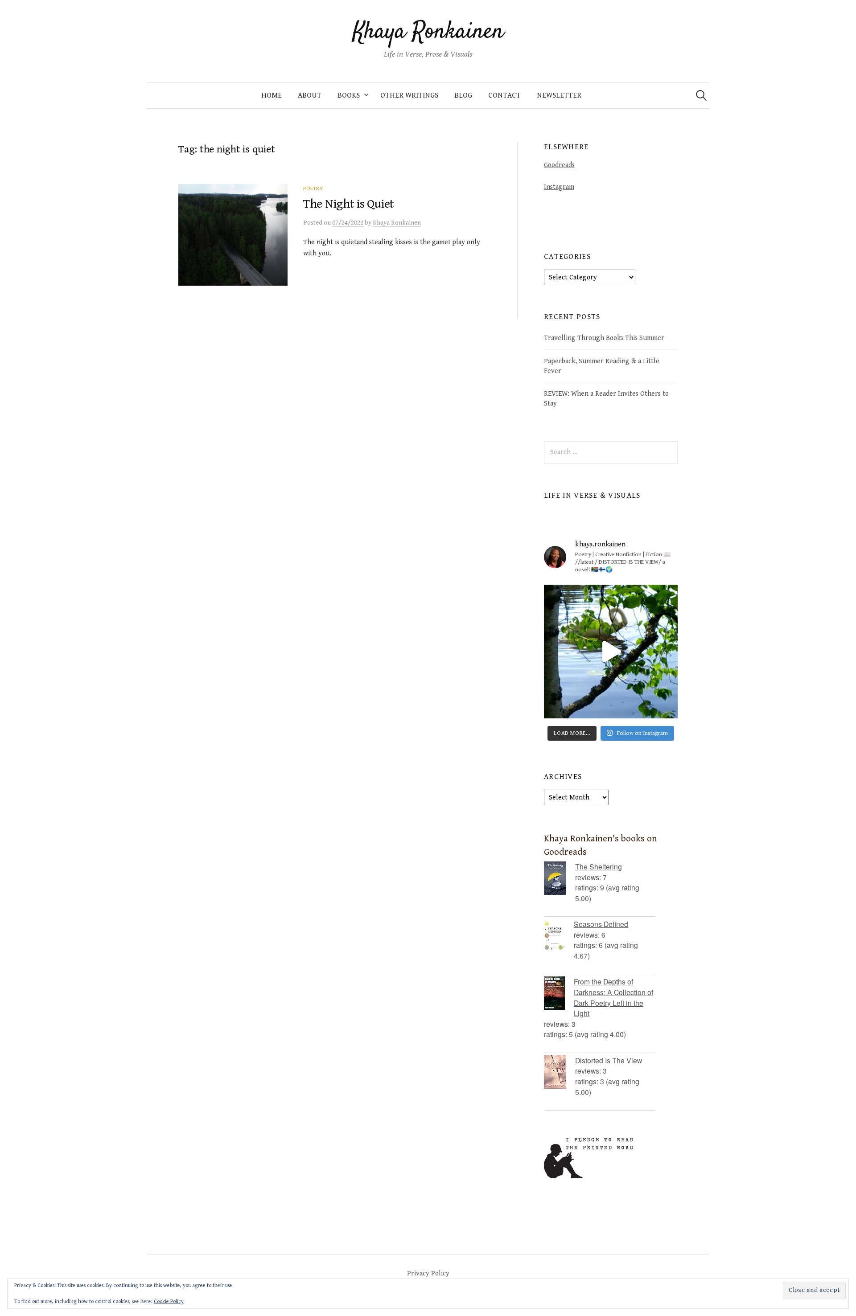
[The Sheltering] (559, 878)
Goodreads (559, 165)
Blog (463, 95)
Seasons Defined (601, 924)
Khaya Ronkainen (428, 32)
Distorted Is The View (608, 1060)
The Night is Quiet (348, 204)
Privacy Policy (428, 1273)
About (309, 95)
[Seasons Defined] (559, 935)
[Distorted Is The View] (559, 1072)
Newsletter (559, 95)
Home (271, 95)
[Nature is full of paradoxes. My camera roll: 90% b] (611, 651)
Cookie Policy (169, 1301)
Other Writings (409, 95)
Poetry (313, 188)
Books (348, 95)
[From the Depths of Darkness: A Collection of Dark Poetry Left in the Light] (559, 993)
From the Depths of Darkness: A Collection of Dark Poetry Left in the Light (613, 997)
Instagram (559, 187)
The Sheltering (598, 866)
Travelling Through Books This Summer (604, 338)
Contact (504, 95)
